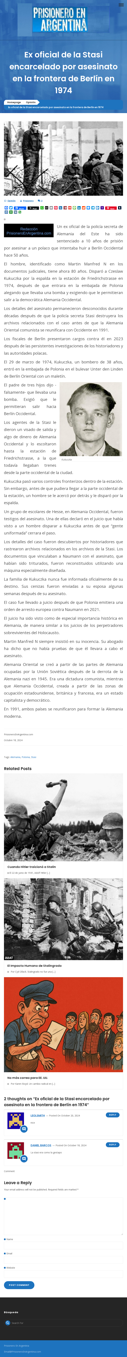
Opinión (31, 102)
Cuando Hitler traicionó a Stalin (31, 867)
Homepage (14, 102)
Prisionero (28, 200)
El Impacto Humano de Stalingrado (34, 966)
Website (10, 1267)
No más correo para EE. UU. (27, 1078)
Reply (112, 1114)
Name (9, 1239)
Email (9, 1253)
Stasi (33, 757)
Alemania (15, 757)
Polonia (26, 757)
